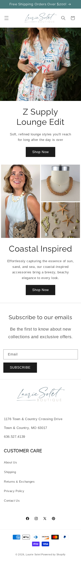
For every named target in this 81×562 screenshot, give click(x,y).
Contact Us (12, 500)
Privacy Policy (14, 491)
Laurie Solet (33, 554)
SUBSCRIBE (20, 367)
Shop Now (40, 152)
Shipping (10, 472)
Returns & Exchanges (19, 481)
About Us (10, 462)
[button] (6, 18)
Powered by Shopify (53, 554)
